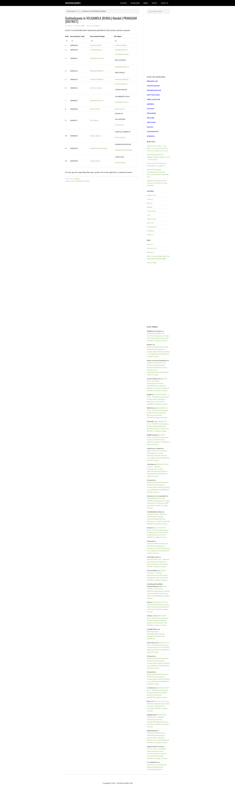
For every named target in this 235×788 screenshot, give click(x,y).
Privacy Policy (152, 263)
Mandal (76, 179)
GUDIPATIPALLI (96, 50)
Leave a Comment (93, 26)
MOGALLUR (95, 109)
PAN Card (150, 223)
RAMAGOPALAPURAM (98, 148)
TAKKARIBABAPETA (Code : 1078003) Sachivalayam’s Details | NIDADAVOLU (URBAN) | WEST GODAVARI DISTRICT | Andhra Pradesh (158, 503)
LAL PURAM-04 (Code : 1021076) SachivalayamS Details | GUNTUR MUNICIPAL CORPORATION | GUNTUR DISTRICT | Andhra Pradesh (158, 532)
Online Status (151, 219)
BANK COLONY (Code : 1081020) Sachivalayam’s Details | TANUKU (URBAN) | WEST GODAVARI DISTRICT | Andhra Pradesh (158, 706)
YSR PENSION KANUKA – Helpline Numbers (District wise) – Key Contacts (158, 157)
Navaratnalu (151, 211)
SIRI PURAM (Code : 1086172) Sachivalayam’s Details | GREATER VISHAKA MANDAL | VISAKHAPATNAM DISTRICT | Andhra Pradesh (158, 620)
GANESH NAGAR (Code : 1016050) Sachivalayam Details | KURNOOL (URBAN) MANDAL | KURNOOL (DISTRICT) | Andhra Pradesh (158, 692)
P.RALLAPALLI (95, 136)
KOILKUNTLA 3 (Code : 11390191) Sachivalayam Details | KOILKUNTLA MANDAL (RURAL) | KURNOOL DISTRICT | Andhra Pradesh (158, 647)
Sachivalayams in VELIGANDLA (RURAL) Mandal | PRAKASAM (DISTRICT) (101, 20)
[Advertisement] (158, 45)
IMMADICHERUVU (97, 71)
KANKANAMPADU (97, 79)
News (149, 215)
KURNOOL (151, 136)
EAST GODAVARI (153, 95)
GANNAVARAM (95, 45)
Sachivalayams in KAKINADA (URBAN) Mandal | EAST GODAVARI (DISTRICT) (157, 767)
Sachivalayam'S (73, 3)
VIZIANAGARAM (153, 86)
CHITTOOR (151, 122)
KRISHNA (150, 104)
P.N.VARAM (94, 120)
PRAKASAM (151, 113)
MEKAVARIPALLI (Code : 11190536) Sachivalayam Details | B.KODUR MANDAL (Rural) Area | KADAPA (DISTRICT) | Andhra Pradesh (157, 412)
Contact (150, 199)
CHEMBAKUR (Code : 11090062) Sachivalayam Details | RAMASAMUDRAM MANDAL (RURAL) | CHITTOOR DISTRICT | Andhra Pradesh (158, 426)
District (149, 203)
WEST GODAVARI (153, 99)
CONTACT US (152, 248)
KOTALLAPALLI (96, 88)
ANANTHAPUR (152, 131)
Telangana (150, 231)
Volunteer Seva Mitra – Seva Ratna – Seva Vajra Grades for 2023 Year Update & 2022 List (157, 148)
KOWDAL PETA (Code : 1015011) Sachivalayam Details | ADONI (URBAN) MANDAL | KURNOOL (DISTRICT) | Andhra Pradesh (157, 575)
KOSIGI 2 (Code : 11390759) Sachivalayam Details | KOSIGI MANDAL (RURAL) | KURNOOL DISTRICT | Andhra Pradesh (158, 439)
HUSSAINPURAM (96, 58)
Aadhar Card (151, 195)
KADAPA (150, 127)
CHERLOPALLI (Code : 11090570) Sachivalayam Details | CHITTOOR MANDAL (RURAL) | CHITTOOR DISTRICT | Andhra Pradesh (158, 607)
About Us (150, 244)
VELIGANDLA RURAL (82, 181)
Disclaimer (150, 252)
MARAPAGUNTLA (97, 100)
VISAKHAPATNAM (154, 90)
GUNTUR (150, 109)
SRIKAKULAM (152, 81)
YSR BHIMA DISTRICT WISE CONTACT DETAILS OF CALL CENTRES (157, 183)
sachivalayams (152, 227)
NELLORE (150, 118)
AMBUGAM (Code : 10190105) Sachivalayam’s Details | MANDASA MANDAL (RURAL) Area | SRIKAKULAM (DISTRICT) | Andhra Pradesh (158, 455)
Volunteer (150, 235)
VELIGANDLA (95, 161)
